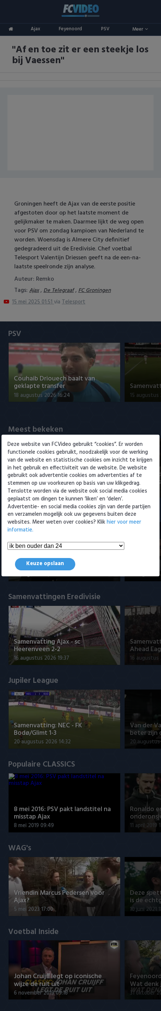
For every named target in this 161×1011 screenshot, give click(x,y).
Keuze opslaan (45, 564)
